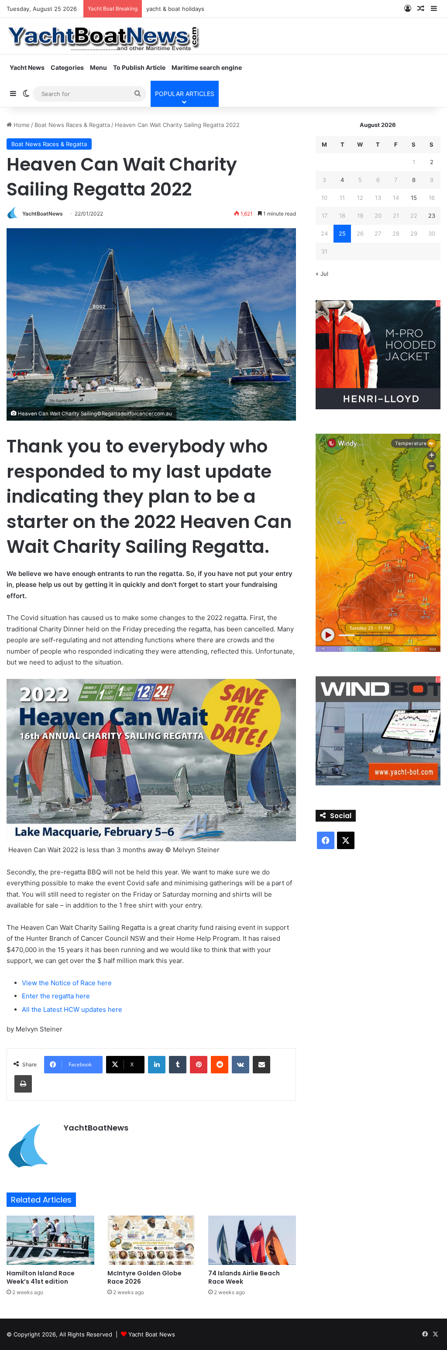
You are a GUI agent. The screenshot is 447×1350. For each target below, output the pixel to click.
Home (21, 124)
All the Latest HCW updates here (72, 1009)
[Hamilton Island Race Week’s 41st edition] (50, 1240)
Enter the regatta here (56, 996)
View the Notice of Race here (67, 983)
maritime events (168, 8)
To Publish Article (139, 67)
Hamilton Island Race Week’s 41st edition (41, 1277)
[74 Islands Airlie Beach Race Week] (252, 1240)
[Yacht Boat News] (104, 35)
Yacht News (27, 67)
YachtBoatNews (42, 213)
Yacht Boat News (151, 1334)
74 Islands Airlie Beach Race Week (244, 1277)
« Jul (322, 273)
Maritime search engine (207, 67)
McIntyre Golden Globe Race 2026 (144, 1277)
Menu (98, 67)
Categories (67, 67)
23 (431, 215)
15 (414, 197)
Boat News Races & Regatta (72, 124)
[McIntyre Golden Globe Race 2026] (151, 1240)
